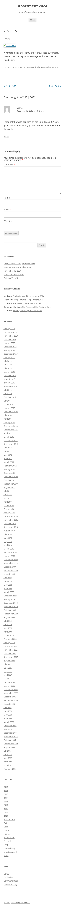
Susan (6, 299)
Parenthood (9, 837)
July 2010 (7, 534)
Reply (6, 136)
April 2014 (8, 418)
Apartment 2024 (32, 6)
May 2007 (8, 671)
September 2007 (11, 657)
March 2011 (9, 505)
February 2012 (10, 465)
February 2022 (10, 346)
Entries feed (9, 877)
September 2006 (11, 700)
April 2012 (8, 458)
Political (7, 841)
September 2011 (11, 483)
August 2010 (9, 530)
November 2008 (11, 606)
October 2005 (10, 740)
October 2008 (10, 610)
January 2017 (9, 382)
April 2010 (8, 545)
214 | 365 (10, 86)
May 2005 (8, 758)
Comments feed (11, 880)
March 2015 (9, 404)
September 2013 (11, 429)
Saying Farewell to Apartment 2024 (19, 263)
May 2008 (8, 628)
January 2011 (9, 512)
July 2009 (7, 577)
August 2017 (9, 379)
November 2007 (11, 649)
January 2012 (9, 469)
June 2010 (8, 538)
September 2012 (11, 444)
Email (7, 209)
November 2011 (11, 476)
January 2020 (9, 357)
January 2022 (9, 350)
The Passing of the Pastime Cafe (27, 303)
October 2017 (10, 375)
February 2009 (10, 595)
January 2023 (9, 343)
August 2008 (9, 617)
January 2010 (9, 556)
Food (6, 826)
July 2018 (7, 368)
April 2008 (8, 631)
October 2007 (10, 653)
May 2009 (8, 584)
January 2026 (9, 328)
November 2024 (11, 335)
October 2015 (10, 397)
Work (6, 855)
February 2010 (10, 552)
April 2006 (8, 718)
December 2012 (11, 440)
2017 (6, 797)
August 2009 (9, 574)
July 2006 (7, 707)
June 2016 (8, 393)
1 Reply (7, 38)
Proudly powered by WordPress (17, 902)
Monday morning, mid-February (18, 267)
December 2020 (11, 353)
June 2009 (8, 581)
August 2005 (9, 747)
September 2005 (11, 743)
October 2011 (10, 480)
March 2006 (9, 722)
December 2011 (11, 473)
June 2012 (8, 451)
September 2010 (11, 527)
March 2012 (9, 462)
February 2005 (10, 769)
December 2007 (11, 646)
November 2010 (11, 520)
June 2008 (8, 624)
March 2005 (9, 765)
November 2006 (11, 693)
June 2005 (8, 754)
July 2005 (7, 750)
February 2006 (10, 725)
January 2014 (9, 422)
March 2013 (9, 437)
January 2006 (9, 729)
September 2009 (11, 570)
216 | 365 (55, 86)
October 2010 (10, 523)
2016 (6, 794)
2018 (6, 801)
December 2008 (11, 603)
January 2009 (9, 599)
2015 (6, 790)
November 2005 (11, 736)
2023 (6, 812)
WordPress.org (10, 884)
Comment (9, 164)
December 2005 (11, 732)
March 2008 (9, 635)
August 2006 (9, 704)
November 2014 (11, 411)
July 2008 (7, 621)
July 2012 (7, 447)
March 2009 (9, 592)
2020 (6, 808)
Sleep (6, 844)
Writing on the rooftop (14, 274)
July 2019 (7, 361)
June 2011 (8, 494)
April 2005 (8, 761)
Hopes (7, 834)
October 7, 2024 (11, 278)
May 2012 (8, 455)
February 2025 (10, 332)
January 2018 (9, 372)
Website (8, 221)
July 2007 (7, 664)
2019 (6, 805)
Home (6, 830)
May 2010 (8, 541)
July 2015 (7, 400)
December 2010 (11, 516)
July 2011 (7, 491)
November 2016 (11, 386)
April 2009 (8, 588)
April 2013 (8, 433)
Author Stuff (9, 819)
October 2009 (10, 566)
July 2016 (7, 390)
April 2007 (8, 675)
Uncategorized (10, 852)
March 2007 (9, 678)
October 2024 (10, 339)
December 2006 (11, 689)
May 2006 (8, 714)
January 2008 (9, 642)
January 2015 (9, 408)
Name (7, 197)
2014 (6, 787)
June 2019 (8, 364)
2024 (6, 815)
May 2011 (8, 498)
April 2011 (8, 501)
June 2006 (8, 711)
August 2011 (9, 487)
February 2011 (10, 509)
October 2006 (10, 696)
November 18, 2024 (12, 270)
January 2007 (9, 686)
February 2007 (10, 682)
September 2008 (11, 613)
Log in (6, 873)
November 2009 (11, 563)
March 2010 (9, 548)
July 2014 (7, 415)
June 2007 (8, 667)
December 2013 (11, 426)
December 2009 (11, 559)
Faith (6, 823)
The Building (9, 848)
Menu (32, 20)
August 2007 (9, 660)
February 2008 (10, 639)
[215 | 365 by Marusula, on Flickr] (10, 45)
